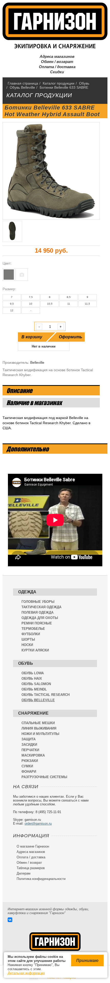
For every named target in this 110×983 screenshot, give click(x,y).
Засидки (29, 745)
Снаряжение (33, 713)
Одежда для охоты (39, 618)
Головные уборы (37, 602)
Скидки (55, 72)
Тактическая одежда (41, 607)
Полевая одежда (37, 612)
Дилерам (21, 873)
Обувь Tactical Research (45, 695)
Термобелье (33, 629)
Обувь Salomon (36, 684)
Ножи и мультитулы (40, 734)
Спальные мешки (38, 723)
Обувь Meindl (34, 689)
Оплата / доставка (55, 67)
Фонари (28, 771)
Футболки (30, 634)
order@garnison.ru (38, 823)
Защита (28, 739)
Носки (27, 645)
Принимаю (87, 960)
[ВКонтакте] (10, 919)
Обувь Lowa (32, 673)
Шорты (28, 639)
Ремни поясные (36, 623)
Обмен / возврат (55, 61)
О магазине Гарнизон (31, 846)
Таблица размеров (29, 868)
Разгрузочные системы (44, 777)
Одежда (27, 592)
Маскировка (33, 755)
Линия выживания (38, 728)
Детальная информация (26, 973)
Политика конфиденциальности (39, 879)
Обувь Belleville (38, 700)
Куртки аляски (35, 650)
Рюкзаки (29, 761)
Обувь (25, 663)
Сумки (27, 766)
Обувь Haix (31, 678)
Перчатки (30, 750)
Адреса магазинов (55, 56)
